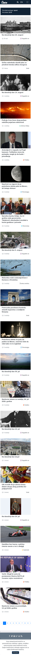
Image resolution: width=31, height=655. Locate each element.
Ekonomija (26, 226)
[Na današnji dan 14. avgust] (15, 82)
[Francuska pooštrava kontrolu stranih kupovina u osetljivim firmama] (15, 297)
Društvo (26, 405)
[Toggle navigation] (27, 2)
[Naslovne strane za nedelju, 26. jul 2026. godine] (15, 389)
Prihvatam (15, 652)
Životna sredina (24, 283)
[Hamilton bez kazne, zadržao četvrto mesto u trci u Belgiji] (15, 534)
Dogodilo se (25, 38)
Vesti (27, 68)
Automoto (26, 550)
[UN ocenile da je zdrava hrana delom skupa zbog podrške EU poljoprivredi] (15, 474)
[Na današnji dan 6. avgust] (15, 240)
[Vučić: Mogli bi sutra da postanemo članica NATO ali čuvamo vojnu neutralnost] (15, 564)
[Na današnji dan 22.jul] (15, 446)
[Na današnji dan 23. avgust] (15, 25)
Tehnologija (25, 192)
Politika (27, 160)
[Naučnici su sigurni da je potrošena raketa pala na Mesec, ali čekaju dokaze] (15, 174)
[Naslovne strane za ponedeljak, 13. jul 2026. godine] (15, 596)
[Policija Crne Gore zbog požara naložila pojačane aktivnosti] (15, 110)
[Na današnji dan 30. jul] (15, 361)
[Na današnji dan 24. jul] (15, 419)
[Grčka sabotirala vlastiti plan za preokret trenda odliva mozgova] (15, 52)
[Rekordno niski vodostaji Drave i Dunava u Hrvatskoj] (15, 268)
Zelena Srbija (25, 126)
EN (21, 2)
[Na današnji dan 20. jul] (15, 506)
